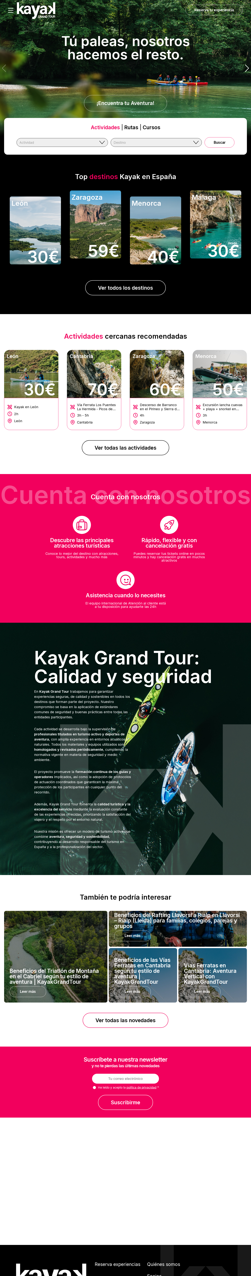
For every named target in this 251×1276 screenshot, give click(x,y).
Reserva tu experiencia (214, 10)
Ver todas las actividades (125, 448)
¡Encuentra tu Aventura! (125, 103)
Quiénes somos (163, 1264)
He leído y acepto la (128, 1087)
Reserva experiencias (117, 1264)
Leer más (28, 991)
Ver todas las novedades (125, 1020)
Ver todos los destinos (125, 288)
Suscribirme (125, 1102)
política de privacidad (141, 1087)
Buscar (220, 142)
